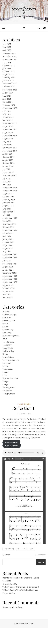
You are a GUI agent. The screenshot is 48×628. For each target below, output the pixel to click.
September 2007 (9, 190)
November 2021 (9, 83)
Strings (5, 381)
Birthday (6, 311)
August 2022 (7, 74)
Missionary (7, 345)
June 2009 (6, 181)
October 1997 (8, 211)
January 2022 (8, 80)
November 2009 (9, 175)
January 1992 (8, 239)
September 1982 (9, 276)
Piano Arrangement (10, 360)
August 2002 (7, 205)
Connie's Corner (9, 320)
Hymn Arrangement (10, 335)
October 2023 (8, 65)
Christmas (6, 317)
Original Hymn (8, 357)
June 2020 (6, 111)
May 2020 (6, 114)
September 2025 (9, 59)
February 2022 (8, 77)
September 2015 (9, 135)
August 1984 (7, 270)
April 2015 (6, 144)
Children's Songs (9, 314)
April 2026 (6, 50)
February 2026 (8, 53)
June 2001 (6, 209)
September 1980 (9, 279)
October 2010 (8, 163)
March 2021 (7, 102)
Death (5, 323)
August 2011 (7, 160)
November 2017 (9, 123)
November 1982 (9, 273)
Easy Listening (9, 549)
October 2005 (8, 202)
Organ (5, 354)
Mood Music (7, 348)
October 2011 (8, 157)
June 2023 (6, 68)
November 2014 (9, 147)
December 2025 (9, 56)
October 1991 (8, 242)
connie (7, 554)
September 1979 (9, 282)
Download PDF (11, 442)
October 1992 (8, 227)
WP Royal (29, 623)
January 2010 (8, 172)
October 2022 (8, 71)
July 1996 (6, 215)
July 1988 (6, 260)
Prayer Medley (8, 593)
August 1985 (7, 266)
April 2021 (6, 99)
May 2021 (6, 96)
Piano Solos (7, 363)
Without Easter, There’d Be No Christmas (20, 590)
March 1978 (7, 297)
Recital (5, 366)
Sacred (5, 372)
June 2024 (6, 62)
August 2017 (7, 126)
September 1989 (9, 254)
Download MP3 (11, 445)
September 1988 (9, 257)
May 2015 (6, 141)
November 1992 (9, 224)
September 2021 (9, 89)
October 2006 (8, 196)
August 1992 (7, 233)
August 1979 (7, 285)
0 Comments (40, 554)
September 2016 (9, 129)
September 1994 (9, 218)
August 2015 (7, 138)
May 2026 (6, 47)
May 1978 (6, 294)
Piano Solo (21, 549)
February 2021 (8, 105)
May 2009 (6, 184)
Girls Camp (7, 332)
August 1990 (7, 248)
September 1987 (9, 263)
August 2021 (7, 92)
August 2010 (7, 166)
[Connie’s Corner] (24, 10)
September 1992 (9, 230)
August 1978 (7, 291)
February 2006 (8, 199)
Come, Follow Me (9, 584)
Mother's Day (8, 351)
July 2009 (6, 178)
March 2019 (7, 120)
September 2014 (9, 151)
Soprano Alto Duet (10, 378)
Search (41, 562)
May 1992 (6, 236)
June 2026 (6, 44)
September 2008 (9, 187)
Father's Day (7, 329)
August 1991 (7, 245)
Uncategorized (8, 387)
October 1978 (8, 288)
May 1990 (6, 251)
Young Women (8, 393)
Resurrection (7, 369)
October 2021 (8, 86)
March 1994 (7, 221)
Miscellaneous (8, 342)
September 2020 (9, 108)
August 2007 (7, 193)
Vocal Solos (7, 390)
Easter (5, 326)
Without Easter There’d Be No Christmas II (20, 587)
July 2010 (6, 169)
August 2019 (7, 117)
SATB (4, 375)
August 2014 (7, 154)
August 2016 (7, 132)
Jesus (4, 338)
